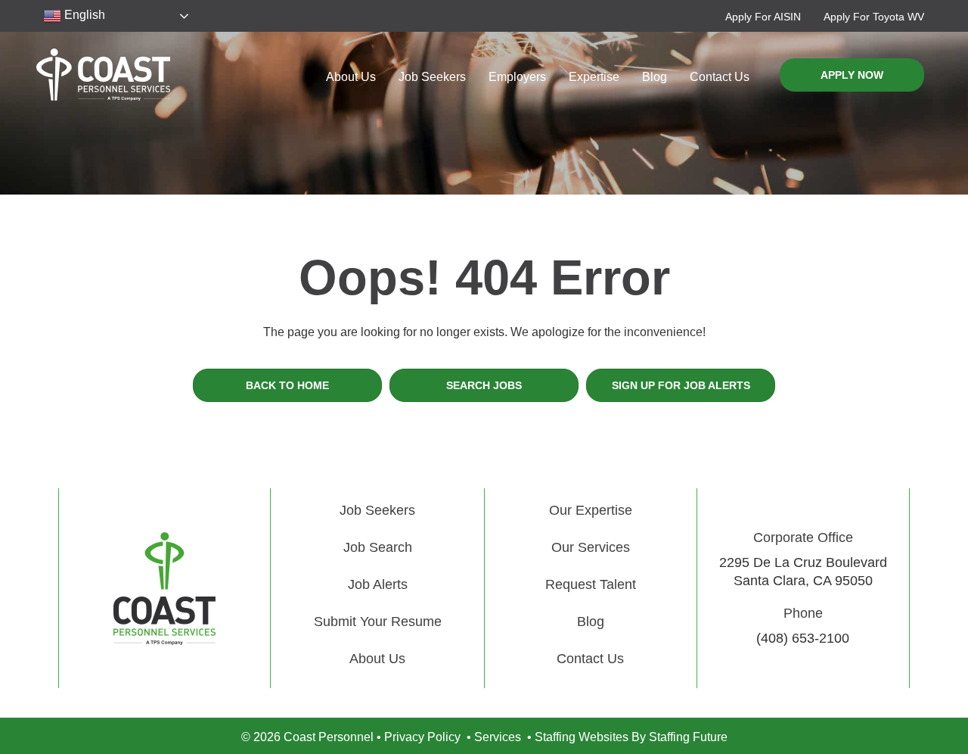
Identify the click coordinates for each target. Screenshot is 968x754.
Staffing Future (688, 737)
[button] (763, 16)
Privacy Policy (422, 737)
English (83, 14)
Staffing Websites (581, 737)
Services (497, 737)
